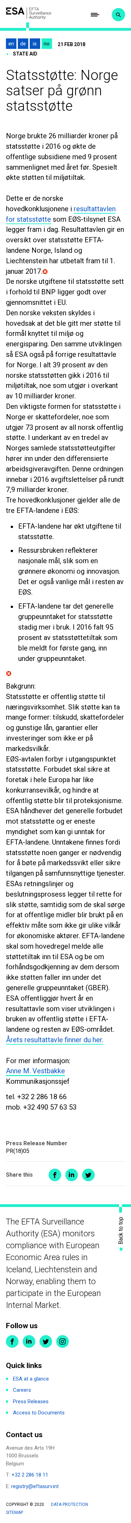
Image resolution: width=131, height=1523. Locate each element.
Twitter (45, 1341)
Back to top (121, 1230)
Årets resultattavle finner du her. (54, 1040)
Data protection (69, 1504)
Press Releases (31, 1401)
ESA (28, 13)
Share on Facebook (55, 1175)
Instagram (62, 1341)
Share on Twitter (88, 1175)
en (11, 44)
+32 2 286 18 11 (30, 1475)
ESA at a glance (31, 1379)
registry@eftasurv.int (35, 1486)
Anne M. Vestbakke (35, 1071)
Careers (22, 1390)
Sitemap (14, 1512)
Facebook (12, 1341)
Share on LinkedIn (71, 1175)
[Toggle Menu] (95, 15)
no (47, 44)
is (35, 44)
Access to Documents (39, 1413)
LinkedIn (29, 1341)
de (23, 44)
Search (118, 14)
